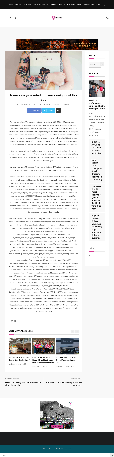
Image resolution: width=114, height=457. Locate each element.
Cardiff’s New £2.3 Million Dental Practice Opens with (66, 360)
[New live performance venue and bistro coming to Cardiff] (97, 88)
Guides (79, 4)
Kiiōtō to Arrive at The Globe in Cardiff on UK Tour (97, 147)
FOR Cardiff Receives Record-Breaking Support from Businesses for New (43, 360)
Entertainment (54, 104)
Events (18, 4)
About (98, 4)
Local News (27, 4)
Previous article (13, 378)
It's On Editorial (22, 104)
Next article (75, 378)
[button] (104, 4)
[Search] (107, 17)
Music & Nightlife (41, 4)
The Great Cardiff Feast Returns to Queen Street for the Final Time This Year (97, 197)
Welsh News (89, 4)
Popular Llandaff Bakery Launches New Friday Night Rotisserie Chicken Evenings (97, 227)
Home (11, 4)
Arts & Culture (56, 4)
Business (45, 104)
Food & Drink (69, 4)
